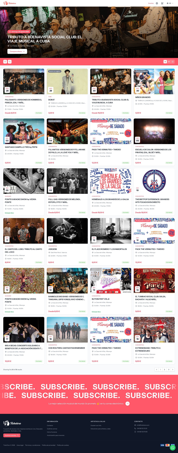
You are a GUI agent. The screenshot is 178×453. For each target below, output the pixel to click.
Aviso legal (20, 445)
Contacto (50, 425)
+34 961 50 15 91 (142, 428)
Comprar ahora (16, 51)
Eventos (151, 3)
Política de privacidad (48, 445)
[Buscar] (10, 62)
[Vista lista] (169, 61)
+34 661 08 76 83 (142, 432)
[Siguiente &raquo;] (173, 370)
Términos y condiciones (32, 445)
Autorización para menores (55, 435)
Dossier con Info (96, 425)
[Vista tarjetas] (165, 61)
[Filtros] (5, 62)
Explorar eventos (10, 435)
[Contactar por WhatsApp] (173, 448)
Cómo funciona (52, 432)
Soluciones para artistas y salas (100, 429)
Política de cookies (63, 445)
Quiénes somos (52, 429)
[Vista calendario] (172, 61)
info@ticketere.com (143, 425)
